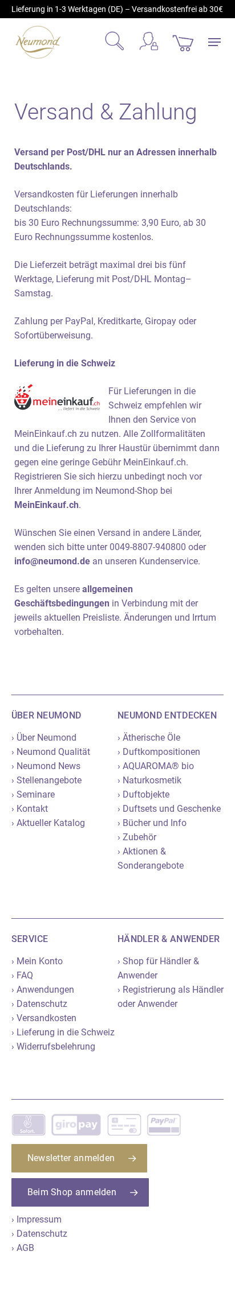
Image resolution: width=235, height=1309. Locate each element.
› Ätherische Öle (149, 737)
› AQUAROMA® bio (156, 766)
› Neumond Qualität (50, 751)
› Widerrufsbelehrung (53, 1046)
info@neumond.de (52, 561)
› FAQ (22, 975)
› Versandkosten (43, 1018)
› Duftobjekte (143, 794)
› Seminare (33, 794)
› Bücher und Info (152, 822)
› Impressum (36, 1219)
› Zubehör (137, 837)
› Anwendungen (42, 989)
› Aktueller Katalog (48, 822)
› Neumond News (45, 766)
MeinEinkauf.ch (46, 504)
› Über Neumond (43, 737)
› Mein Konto (37, 961)
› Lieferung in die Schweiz (63, 1032)
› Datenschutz (39, 1003)
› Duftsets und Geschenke (169, 808)
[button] (214, 42)
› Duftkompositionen (159, 751)
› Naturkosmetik (149, 780)
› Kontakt (29, 808)
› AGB (22, 1247)
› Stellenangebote (46, 780)
